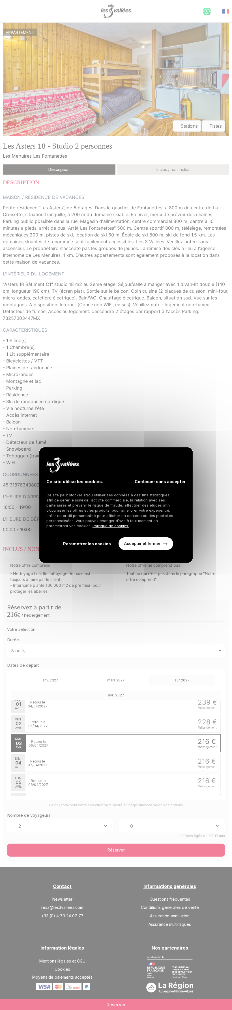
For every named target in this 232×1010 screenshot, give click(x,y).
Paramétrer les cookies (87, 543)
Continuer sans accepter (160, 481)
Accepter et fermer (142, 543)
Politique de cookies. (111, 526)
